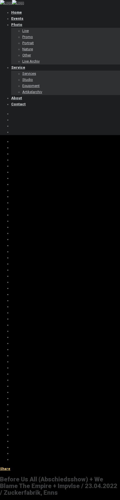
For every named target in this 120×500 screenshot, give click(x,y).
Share (5, 469)
